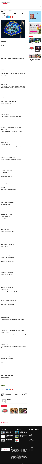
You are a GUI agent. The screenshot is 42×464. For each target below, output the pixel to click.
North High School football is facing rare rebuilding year (31, 59)
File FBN (31, 6)
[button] (40, 6)
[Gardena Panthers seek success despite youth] (38, 40)
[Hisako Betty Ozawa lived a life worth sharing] (23, 410)
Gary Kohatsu (3, 15)
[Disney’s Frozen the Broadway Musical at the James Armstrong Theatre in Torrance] (38, 48)
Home (2, 6)
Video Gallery (30, 435)
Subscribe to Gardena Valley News (14, 8)
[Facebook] (29, 450)
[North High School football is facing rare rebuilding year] (32, 56)
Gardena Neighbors (4, 8)
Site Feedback (37, 463)
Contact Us (34, 463)
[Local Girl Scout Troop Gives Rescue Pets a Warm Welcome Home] (38, 56)
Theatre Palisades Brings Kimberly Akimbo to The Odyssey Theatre (23, 432)
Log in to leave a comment (4, 422)
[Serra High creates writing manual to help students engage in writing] (3, 440)
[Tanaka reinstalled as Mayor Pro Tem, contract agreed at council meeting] (14, 410)
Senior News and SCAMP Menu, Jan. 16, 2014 (21, 394)
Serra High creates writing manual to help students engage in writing (9, 440)
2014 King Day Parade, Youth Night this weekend (6, 395)
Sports (10, 6)
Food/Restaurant (15, 6)
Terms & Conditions (31, 440)
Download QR (3, 385)
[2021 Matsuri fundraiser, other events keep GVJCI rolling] (3, 436)
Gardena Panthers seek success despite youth (38, 43)
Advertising (30, 439)
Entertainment (22, 6)
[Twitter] (32, 450)
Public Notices (35, 6)
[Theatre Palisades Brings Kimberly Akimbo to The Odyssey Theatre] (32, 40)
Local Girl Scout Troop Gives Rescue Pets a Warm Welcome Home (38, 59)
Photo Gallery (30, 434)
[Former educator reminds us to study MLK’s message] (3, 432)
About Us (30, 431)
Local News (6, 6)
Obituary (27, 6)
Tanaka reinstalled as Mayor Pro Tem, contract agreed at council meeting (14, 415)
